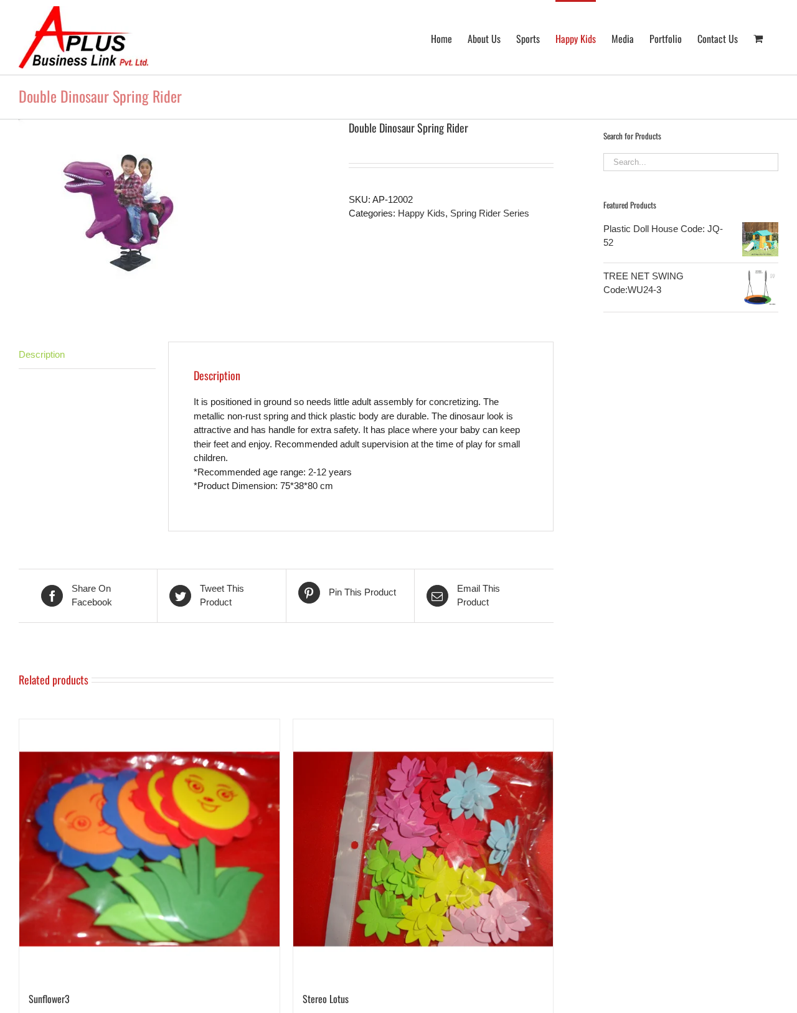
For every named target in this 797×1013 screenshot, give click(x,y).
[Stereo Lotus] (423, 849)
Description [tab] (42, 354)
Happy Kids (421, 213)
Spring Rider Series (489, 213)
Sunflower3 (49, 998)
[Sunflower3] (149, 849)
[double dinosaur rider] (174, 211)
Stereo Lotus (326, 998)
